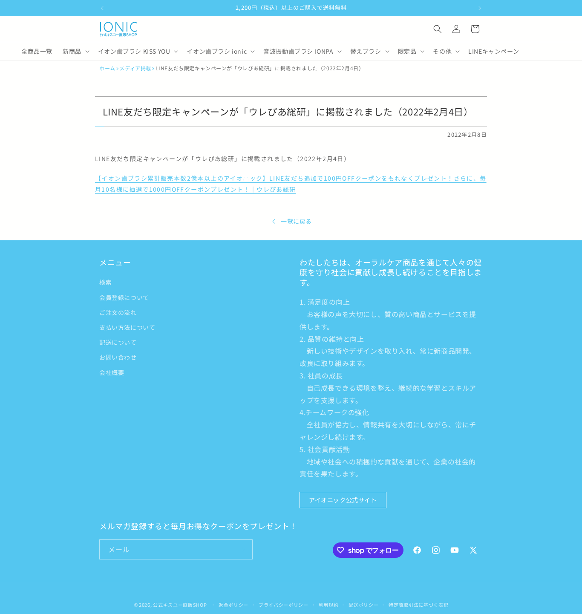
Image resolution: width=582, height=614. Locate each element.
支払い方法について (127, 327)
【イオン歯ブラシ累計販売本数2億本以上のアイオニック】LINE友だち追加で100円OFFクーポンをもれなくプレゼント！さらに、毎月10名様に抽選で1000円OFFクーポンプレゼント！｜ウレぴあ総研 (291, 183)
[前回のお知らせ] (102, 8)
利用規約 (329, 604)
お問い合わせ (118, 357)
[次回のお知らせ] (479, 8)
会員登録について (124, 297)
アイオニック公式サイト (343, 500)
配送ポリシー (363, 604)
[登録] (242, 549)
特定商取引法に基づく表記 (418, 604)
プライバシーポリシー (283, 604)
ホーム (107, 68)
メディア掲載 (135, 68)
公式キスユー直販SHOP (180, 604)
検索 (105, 282)
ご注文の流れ (118, 312)
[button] (437, 29)
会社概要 (111, 372)
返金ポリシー (233, 604)
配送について (118, 342)
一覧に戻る (296, 221)
